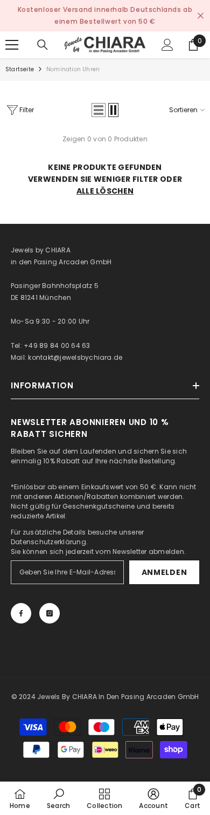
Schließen (201, 16)
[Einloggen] (167, 45)
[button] (99, 110)
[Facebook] (21, 613)
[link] (58, 798)
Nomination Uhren (73, 69)
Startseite (19, 69)
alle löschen (105, 191)
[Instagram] (49, 613)
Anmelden (164, 572)
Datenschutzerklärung (48, 541)
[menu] (11, 44)
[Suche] (42, 44)
